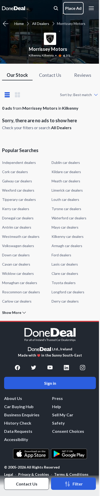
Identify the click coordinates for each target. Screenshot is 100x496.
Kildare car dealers (66, 172)
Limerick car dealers (67, 190)
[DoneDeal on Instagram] (82, 367)
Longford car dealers (68, 292)
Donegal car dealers (18, 218)
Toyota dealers (64, 282)
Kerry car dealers (15, 209)
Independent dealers (19, 162)
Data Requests (18, 431)
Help (56, 406)
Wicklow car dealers (18, 273)
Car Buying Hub (19, 406)
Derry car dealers (65, 301)
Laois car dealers (65, 264)
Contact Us (26, 483)
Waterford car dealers (69, 218)
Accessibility (16, 439)
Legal (8, 474)
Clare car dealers (65, 273)
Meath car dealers (66, 181)
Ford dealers (61, 255)
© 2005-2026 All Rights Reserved (32, 467)
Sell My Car (62, 414)
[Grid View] (17, 95)
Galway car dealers (17, 181)
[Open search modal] (56, 8)
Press (57, 398)
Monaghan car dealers (19, 282)
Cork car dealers (15, 172)
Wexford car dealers (18, 190)
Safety (58, 422)
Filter (78, 483)
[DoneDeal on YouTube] (50, 367)
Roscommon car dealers (21, 292)
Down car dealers (16, 255)
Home (19, 23)
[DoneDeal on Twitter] (34, 367)
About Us (13, 398)
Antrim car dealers (16, 227)
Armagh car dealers (67, 246)
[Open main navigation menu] (92, 8)
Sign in (50, 383)
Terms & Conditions (71, 474)
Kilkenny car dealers (68, 236)
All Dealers (40, 23)
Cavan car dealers (16, 264)
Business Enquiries (21, 414)
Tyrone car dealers (66, 209)
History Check (17, 422)
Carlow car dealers (17, 301)
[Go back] (5, 23)
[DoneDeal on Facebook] (17, 367)
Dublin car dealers (66, 162)
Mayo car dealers (65, 227)
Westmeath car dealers (20, 236)
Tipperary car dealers (19, 199)
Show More (11, 313)
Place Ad (73, 8)
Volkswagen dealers (18, 246)
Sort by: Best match (76, 94)
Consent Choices (68, 431)
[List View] (7, 95)
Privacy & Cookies (33, 474)
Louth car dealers (65, 199)
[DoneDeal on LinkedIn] (66, 367)
